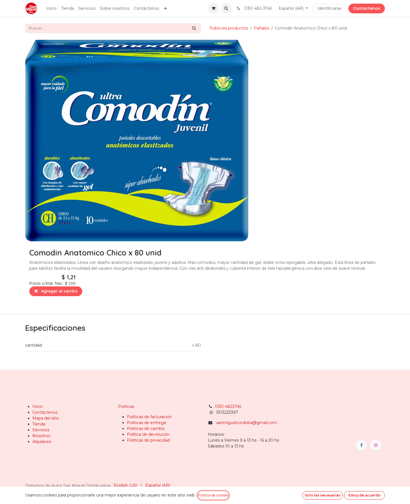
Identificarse (329, 8)
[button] (226, 8)
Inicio (37, 406)
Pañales (261, 28)
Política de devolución (148, 434)
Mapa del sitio (45, 418)
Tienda (38, 424)
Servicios (40, 429)
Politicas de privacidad (148, 440)
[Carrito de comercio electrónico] (213, 8)
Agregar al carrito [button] (59, 291)
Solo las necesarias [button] (322, 495)
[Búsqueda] (194, 28)
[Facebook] (361, 445)
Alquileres (41, 441)
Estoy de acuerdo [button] (364, 495)
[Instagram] (375, 445)
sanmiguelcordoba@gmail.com (246, 422)
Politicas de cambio (146, 428)
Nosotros (41, 435)
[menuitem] (51, 8)
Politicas (126, 406)
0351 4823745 (228, 406)
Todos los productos (228, 28)
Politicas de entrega (146, 422)
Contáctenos (366, 8)
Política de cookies (213, 495)
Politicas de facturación (149, 416)
